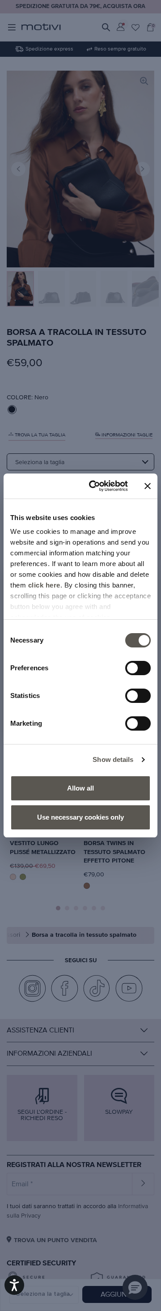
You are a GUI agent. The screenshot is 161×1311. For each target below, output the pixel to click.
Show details (113, 759)
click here (44, 585)
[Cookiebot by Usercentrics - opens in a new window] (94, 486)
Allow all (80, 788)
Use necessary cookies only (80, 817)
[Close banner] (147, 486)
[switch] (138, 668)
